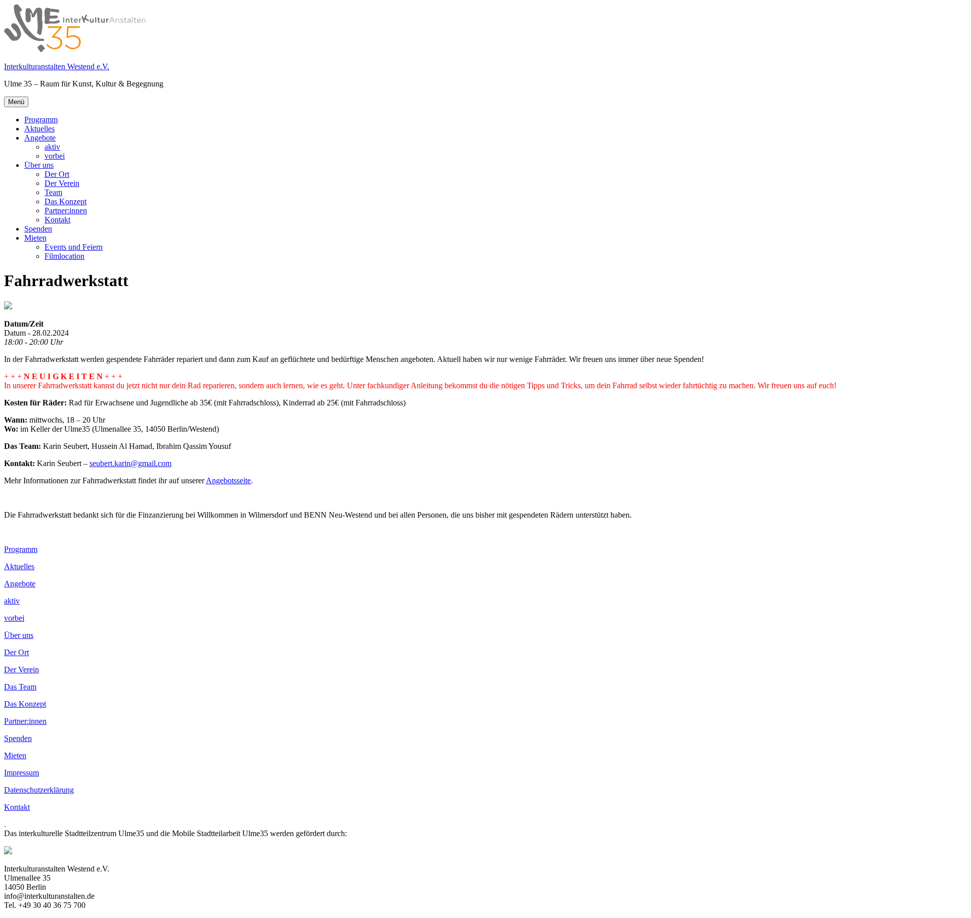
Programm (41, 119)
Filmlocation (64, 256)
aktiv (52, 147)
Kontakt (57, 219)
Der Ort (57, 174)
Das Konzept (65, 201)
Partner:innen (66, 210)
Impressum (21, 772)
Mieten (35, 238)
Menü (16, 102)
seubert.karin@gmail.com (130, 463)
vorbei (55, 156)
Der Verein (62, 183)
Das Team (20, 686)
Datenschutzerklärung (39, 790)
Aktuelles (39, 128)
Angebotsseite (228, 480)
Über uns (39, 165)
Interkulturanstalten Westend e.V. (56, 66)
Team (53, 192)
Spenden (38, 228)
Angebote (40, 137)
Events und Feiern (74, 247)
